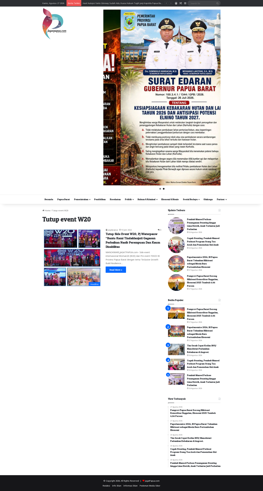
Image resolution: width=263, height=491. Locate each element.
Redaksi (106, 485)
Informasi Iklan (130, 485)
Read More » (115, 269)
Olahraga (208, 199)
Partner (221, 199)
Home (47, 210)
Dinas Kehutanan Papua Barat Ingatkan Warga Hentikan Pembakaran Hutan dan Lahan (123, 3)
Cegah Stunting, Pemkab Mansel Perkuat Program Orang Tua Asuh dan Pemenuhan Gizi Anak (203, 241)
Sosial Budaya (190, 199)
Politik (128, 199)
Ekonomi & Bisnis (170, 199)
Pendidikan (100, 199)
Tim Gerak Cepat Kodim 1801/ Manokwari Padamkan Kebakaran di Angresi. (201, 348)
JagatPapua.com (152, 480)
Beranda (49, 199)
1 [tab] (160, 189)
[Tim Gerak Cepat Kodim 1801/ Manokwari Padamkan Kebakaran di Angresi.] (176, 349)
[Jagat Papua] (54, 23)
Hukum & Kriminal (146, 199)
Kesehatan (115, 199)
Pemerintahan (81, 199)
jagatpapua (113, 230)
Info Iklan (116, 485)
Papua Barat (63, 199)
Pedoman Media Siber (150, 485)
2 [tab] (164, 189)
